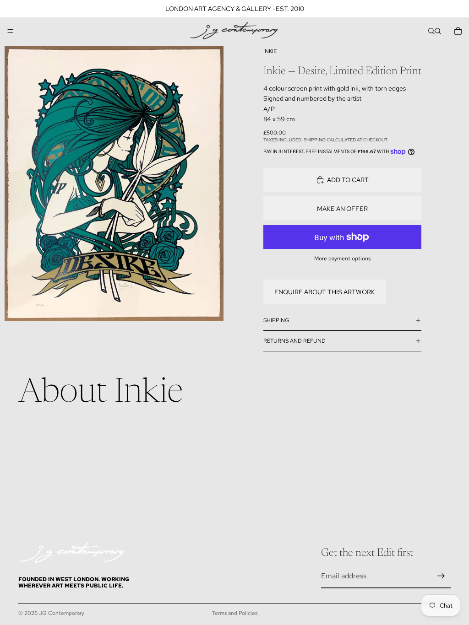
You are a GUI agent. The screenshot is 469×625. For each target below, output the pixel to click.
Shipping (276, 320)
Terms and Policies (234, 613)
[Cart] (458, 31)
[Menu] (10, 31)
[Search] (431, 31)
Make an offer (342, 209)
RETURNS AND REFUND (294, 341)
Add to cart (348, 180)
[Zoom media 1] (114, 183)
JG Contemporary (61, 613)
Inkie (270, 51)
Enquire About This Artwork (324, 292)
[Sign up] (441, 576)
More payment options (342, 258)
